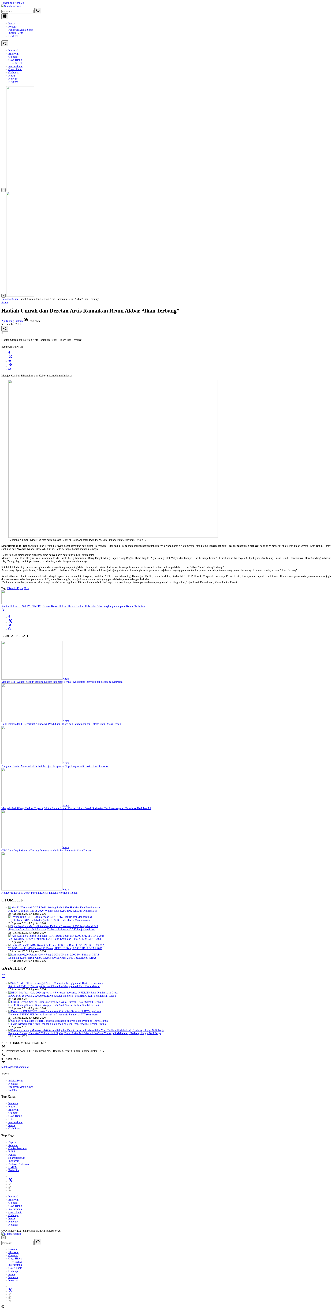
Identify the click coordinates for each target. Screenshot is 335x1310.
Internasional (15, 1122)
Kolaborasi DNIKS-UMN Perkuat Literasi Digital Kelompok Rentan (39, 892)
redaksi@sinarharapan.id (15, 1066)
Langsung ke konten (12, 2)
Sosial (18, 1261)
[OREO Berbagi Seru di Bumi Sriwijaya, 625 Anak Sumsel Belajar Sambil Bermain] (55, 1001)
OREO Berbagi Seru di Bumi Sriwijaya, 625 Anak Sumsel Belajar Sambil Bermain (54, 1005)
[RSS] (9, 1190)
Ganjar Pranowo (17, 1148)
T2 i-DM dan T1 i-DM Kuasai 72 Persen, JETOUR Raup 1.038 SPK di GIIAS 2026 (55, 948)
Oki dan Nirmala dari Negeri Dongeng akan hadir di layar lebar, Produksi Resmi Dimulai (57, 1023)
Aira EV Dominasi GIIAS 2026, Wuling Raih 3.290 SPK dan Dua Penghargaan (52, 910)
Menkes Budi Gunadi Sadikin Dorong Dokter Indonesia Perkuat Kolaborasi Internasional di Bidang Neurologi (62, 681)
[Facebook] (9, 352)
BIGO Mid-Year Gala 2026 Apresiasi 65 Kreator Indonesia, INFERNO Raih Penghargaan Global (62, 995)
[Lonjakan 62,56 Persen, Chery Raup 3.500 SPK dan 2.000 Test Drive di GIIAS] (53, 954)
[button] (37, 10)
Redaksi (12, 26)
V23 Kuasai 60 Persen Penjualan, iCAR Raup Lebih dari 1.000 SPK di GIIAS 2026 (55, 938)
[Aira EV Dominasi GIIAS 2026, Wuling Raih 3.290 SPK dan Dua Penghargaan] (54, 907)
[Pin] (10, 366)
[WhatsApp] (9, 369)
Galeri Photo (15, 1212)
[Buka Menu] (4, 16)
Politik (12, 1151)
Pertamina (13, 1170)
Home (11, 23)
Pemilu (12, 1154)
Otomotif (13, 1112)
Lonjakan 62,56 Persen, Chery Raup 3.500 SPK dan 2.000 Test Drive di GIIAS (52, 957)
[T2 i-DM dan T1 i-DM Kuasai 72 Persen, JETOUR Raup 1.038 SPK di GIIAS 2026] (56, 945)
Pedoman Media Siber (20, 29)
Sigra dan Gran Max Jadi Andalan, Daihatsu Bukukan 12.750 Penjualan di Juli (51, 929)
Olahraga (13, 1215)
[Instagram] (9, 1184)
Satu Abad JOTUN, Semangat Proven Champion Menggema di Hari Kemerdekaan (54, 986)
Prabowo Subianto (18, 1164)
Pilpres (12, 1142)
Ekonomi (13, 1109)
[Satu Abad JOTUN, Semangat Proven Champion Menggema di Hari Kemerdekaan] (55, 983)
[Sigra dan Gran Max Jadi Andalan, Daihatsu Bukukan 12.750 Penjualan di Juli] (53, 926)
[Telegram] (9, 361)
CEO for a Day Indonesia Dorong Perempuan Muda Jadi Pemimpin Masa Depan (46, 850)
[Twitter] (10, 357)
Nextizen (13, 36)
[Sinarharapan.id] (11, 6)
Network (13, 1103)
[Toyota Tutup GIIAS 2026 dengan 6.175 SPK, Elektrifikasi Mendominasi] (50, 916)
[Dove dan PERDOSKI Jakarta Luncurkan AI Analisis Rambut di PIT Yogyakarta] (54, 1011)
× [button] (3, 1237)
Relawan (13, 1145)
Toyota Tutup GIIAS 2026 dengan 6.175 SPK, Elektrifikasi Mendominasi (49, 920)
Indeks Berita (15, 32)
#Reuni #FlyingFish (18, 588)
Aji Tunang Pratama (12, 320)
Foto (10, 1119)
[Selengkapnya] (3, 977)
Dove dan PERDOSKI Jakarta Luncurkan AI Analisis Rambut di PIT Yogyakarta (53, 1014)
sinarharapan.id (16, 1157)
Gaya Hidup (15, 1115)
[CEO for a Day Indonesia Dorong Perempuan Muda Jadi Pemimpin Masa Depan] (31, 847)
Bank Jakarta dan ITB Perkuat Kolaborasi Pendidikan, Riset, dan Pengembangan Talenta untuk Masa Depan (61, 723)
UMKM (12, 1167)
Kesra (4, 302)
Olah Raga (14, 1128)
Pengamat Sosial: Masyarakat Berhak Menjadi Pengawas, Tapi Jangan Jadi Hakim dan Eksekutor (55, 766)
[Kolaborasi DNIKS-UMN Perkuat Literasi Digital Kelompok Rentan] (31, 889)
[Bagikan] (4, 329)
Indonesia (13, 1160)
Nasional (13, 1106)
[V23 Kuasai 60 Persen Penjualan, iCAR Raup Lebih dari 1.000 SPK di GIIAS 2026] (56, 935)
